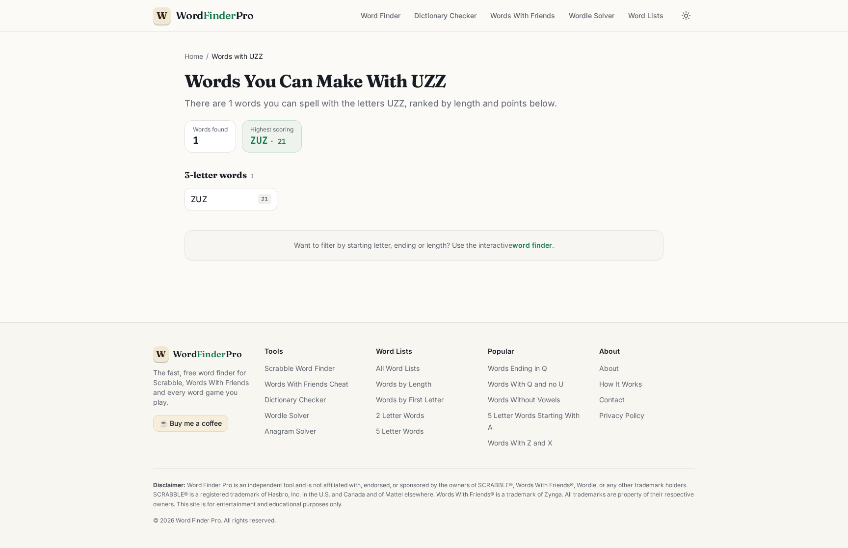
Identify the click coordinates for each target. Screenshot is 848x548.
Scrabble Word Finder (300, 368)
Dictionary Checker (445, 15)
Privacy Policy (621, 415)
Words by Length (403, 384)
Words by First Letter (410, 399)
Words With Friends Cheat (306, 384)
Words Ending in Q (517, 368)
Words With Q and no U (525, 384)
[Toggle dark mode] (686, 16)
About (609, 368)
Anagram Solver (290, 431)
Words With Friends (522, 15)
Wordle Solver (591, 15)
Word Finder (380, 15)
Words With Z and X (520, 443)
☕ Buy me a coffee (190, 423)
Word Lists (645, 15)
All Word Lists (398, 368)
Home (194, 56)
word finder (532, 245)
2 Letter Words (400, 415)
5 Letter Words (400, 431)
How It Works (620, 384)
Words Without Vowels (524, 399)
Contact (612, 399)
